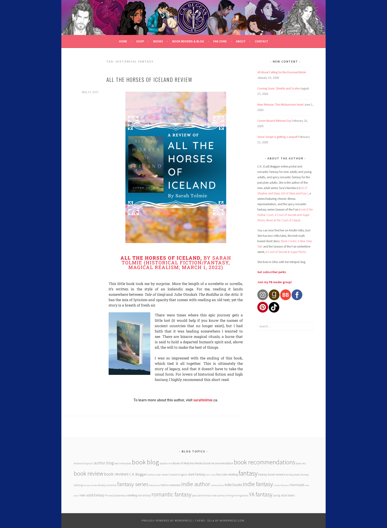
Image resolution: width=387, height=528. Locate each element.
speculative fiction (201, 495)
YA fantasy (260, 494)
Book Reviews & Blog (188, 41)
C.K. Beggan (138, 474)
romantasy (144, 495)
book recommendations (264, 462)
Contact (261, 41)
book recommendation (218, 463)
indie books (233, 484)
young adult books (284, 495)
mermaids (297, 484)
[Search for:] (285, 326)
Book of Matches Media (188, 463)
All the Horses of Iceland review (149, 79)
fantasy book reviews (271, 474)
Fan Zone (220, 41)
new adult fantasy (92, 495)
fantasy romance (107, 485)
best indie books (122, 463)
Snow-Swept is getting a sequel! (277, 137)
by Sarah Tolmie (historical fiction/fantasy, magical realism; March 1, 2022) (175, 262)
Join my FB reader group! (274, 282)
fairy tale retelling (227, 474)
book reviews (116, 474)
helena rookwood (171, 485)
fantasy (248, 473)
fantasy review (90, 485)
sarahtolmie (203, 400)
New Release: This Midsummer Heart (280, 104)
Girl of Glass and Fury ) (294, 193)
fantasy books (293, 474)
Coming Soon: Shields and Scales (278, 88)
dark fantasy (196, 474)
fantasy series (132, 484)
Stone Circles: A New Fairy (296, 241)
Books (158, 41)
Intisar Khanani (281, 485)
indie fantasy (258, 484)
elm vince (210, 474)
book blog (145, 462)
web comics (218, 495)
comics (151, 474)
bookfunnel (166, 463)
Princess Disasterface (115, 495)
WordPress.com (232, 520)
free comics (154, 485)
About (241, 41)
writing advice (241, 495)
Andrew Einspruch (83, 463)
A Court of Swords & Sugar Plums (286, 252)
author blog (104, 462)
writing (229, 495)
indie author (195, 484)
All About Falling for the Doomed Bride (281, 72)
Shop (140, 41)
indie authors (217, 485)
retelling (132, 495)
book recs (301, 463)
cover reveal (161, 474)
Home (123, 41)
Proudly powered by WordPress (167, 520)
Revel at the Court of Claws (282, 220)
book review (88, 473)
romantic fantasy (171, 494)
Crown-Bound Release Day (274, 121)
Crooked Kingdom (178, 474)
